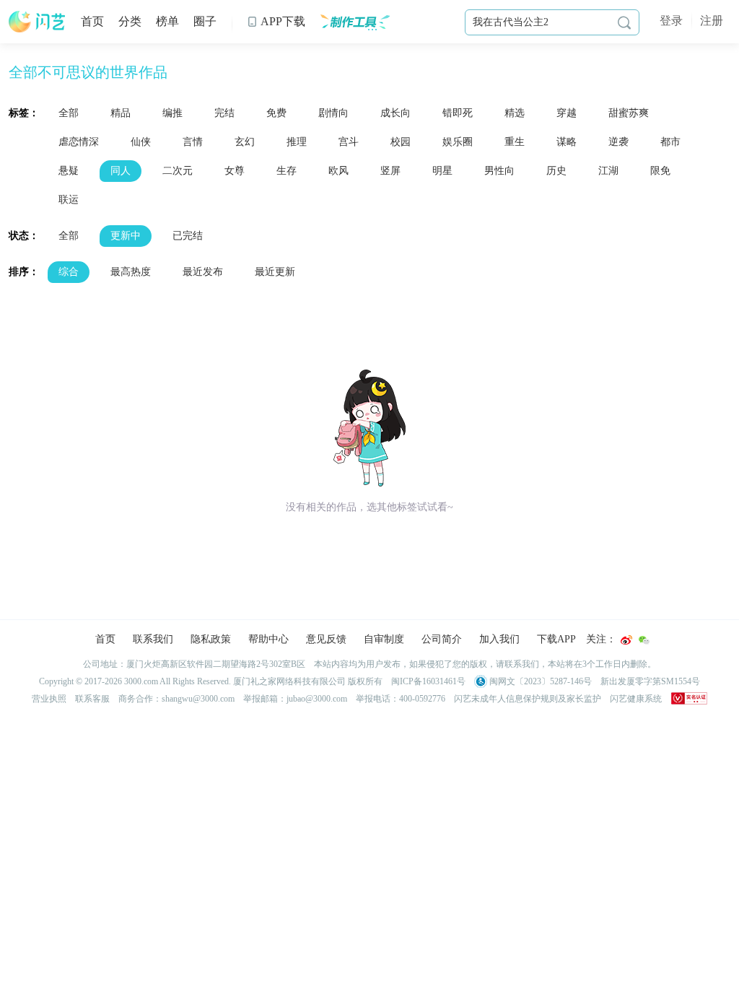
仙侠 (141, 141)
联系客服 (92, 699)
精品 (120, 113)
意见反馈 (326, 639)
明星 (442, 170)
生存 (286, 170)
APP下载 (276, 21)
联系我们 (153, 639)
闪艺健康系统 (636, 699)
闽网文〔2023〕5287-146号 (539, 681)
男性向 (499, 170)
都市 (670, 141)
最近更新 (275, 271)
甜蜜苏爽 (628, 113)
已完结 (187, 235)
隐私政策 (211, 639)
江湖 (608, 170)
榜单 (167, 21)
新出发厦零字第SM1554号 (650, 681)
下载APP (556, 639)
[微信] (644, 640)
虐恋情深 (78, 141)
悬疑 (68, 170)
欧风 (338, 170)
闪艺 (37, 21)
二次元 (177, 170)
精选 (514, 113)
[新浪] (626, 640)
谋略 (566, 141)
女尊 (234, 170)
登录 (671, 20)
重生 (514, 141)
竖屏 (390, 170)
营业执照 (49, 699)
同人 (120, 170)
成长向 (395, 113)
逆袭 (618, 141)
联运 (68, 199)
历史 (556, 170)
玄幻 (245, 141)
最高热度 (130, 271)
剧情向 (333, 113)
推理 (297, 141)
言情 (193, 141)
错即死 (457, 113)
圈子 (205, 21)
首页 (92, 21)
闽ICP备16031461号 (428, 681)
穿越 (566, 113)
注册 (711, 20)
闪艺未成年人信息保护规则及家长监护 (527, 699)
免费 (276, 113)
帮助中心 (268, 639)
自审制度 (384, 639)
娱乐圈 (457, 141)
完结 (224, 113)
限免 (660, 170)
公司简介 (441, 639)
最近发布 (203, 271)
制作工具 (355, 21)
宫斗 (348, 141)
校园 (400, 141)
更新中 (125, 235)
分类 (129, 21)
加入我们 (499, 639)
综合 (68, 271)
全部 (68, 113)
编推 (172, 113)
